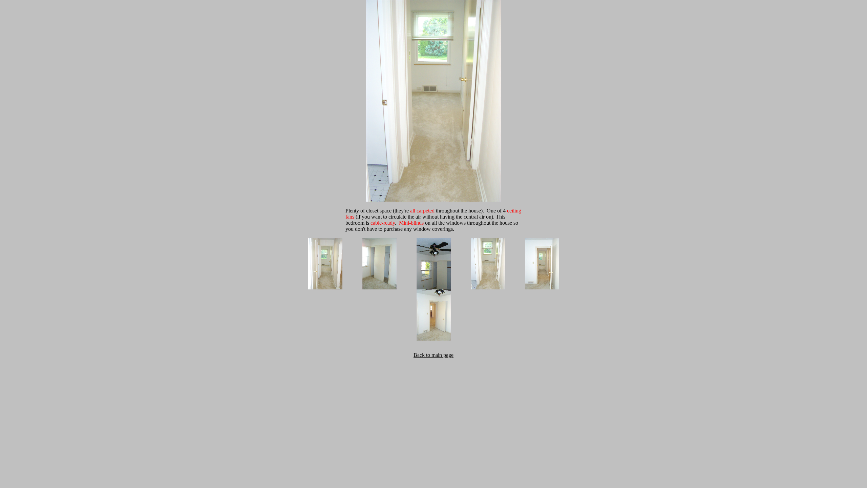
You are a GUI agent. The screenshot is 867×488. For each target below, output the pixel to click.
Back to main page (433, 355)
